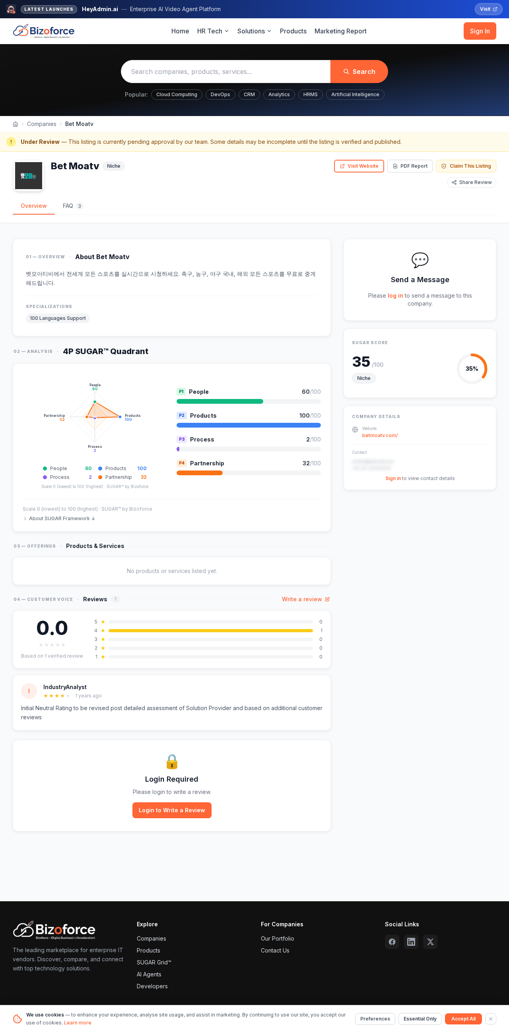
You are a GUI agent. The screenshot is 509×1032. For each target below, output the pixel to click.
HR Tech (209, 31)
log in (395, 295)
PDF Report (413, 166)
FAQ (72, 205)
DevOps (220, 94)
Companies (41, 123)
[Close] (490, 1018)
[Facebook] (392, 942)
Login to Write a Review (172, 810)
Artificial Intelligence (355, 94)
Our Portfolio (277, 938)
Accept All (463, 1019)
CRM (249, 94)
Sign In (480, 31)
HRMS (310, 94)
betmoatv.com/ (380, 435)
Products (293, 31)
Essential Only (420, 1019)
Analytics (279, 94)
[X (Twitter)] (430, 942)
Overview (34, 205)
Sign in (393, 478)
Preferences (375, 1019)
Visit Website (363, 166)
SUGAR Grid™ (154, 962)
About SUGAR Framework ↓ (62, 518)
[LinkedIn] (411, 942)
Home (180, 31)
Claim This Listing (470, 166)
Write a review (302, 599)
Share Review (475, 182)
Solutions (251, 31)
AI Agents (149, 974)
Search (364, 72)
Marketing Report (341, 31)
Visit (485, 9)
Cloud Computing (176, 94)
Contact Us (275, 950)
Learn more (77, 1023)
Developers (152, 986)
